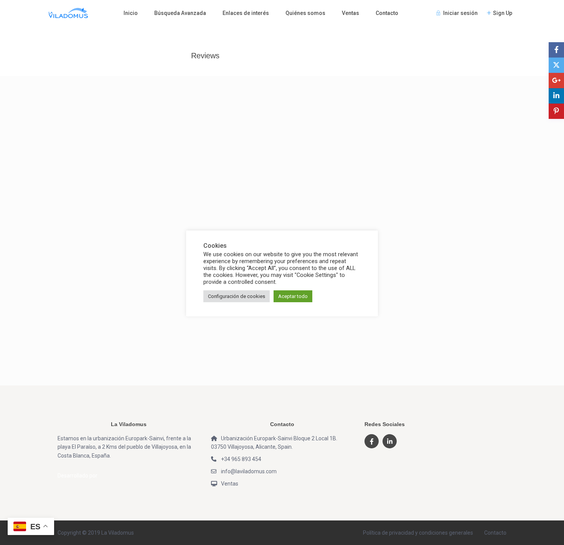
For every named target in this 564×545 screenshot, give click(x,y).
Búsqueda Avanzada (180, 13)
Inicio (131, 13)
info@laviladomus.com (249, 471)
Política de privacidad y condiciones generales (418, 533)
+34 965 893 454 (241, 459)
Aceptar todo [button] (293, 296)
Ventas (350, 13)
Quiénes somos (305, 13)
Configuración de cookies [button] (236, 296)
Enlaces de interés (246, 13)
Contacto (387, 13)
